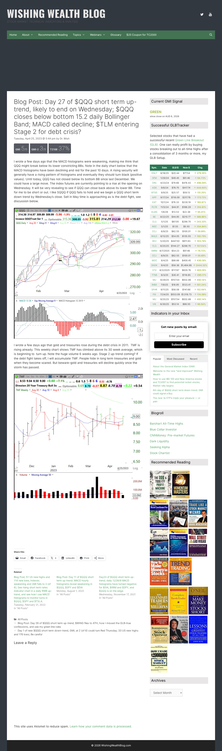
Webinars (95, 34)
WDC (154, 260)
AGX (154, 187)
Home (13, 34)
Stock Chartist (160, 453)
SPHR (154, 289)
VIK (154, 304)
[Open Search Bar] (211, 34)
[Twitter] (201, 14)
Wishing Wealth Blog (56, 13)
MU (154, 280)
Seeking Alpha (160, 447)
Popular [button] (157, 358)
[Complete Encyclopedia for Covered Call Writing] (178, 555)
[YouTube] (210, 14)
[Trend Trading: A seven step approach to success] (180, 584)
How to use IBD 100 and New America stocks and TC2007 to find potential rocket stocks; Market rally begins (177, 382)
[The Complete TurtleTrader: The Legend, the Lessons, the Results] (178, 613)
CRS (154, 183)
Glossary (115, 34)
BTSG (154, 192)
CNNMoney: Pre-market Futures (172, 435)
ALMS (154, 212)
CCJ (154, 231)
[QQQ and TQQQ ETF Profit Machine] (160, 497)
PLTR (154, 207)
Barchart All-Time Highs (166, 423)
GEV (154, 241)
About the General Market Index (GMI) (174, 366)
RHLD (154, 236)
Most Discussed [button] (175, 358)
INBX (154, 284)
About (25, 34)
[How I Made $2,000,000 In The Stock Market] (159, 671)
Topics (77, 34)
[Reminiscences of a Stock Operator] (160, 642)
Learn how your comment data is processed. (101, 726)
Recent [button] (194, 358)
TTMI (154, 275)
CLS (154, 221)
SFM (154, 178)
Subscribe (179, 344)
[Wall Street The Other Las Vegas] (198, 555)
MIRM (154, 250)
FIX (154, 294)
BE (154, 217)
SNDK (154, 265)
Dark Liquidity (159, 441)
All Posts (23, 619)
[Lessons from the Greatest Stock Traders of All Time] (198, 642)
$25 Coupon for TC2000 (141, 34)
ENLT (154, 173)
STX (154, 270)
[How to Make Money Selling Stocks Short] (198, 613)
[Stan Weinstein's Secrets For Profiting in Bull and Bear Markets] (179, 642)
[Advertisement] (111, 65)
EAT (154, 202)
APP (154, 197)
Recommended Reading (53, 34)
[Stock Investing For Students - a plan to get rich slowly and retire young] (178, 526)
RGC (154, 226)
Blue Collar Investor (163, 429)
